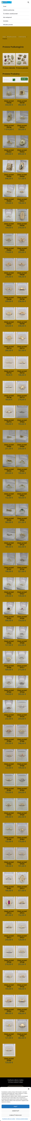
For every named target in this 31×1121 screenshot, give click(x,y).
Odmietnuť (15, 1111)
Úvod (4, 6)
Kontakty (5, 21)
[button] (28, 1089)
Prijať (15, 1106)
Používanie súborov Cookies (8, 1118)
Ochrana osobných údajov (22, 1118)
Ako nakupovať (7, 17)
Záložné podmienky (8, 10)
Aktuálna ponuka (8, 24)
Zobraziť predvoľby (15, 1115)
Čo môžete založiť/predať (10, 13)
